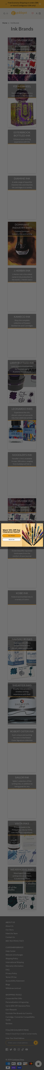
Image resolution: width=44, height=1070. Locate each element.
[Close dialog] (41, 525)
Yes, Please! (11, 535)
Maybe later (11, 539)
